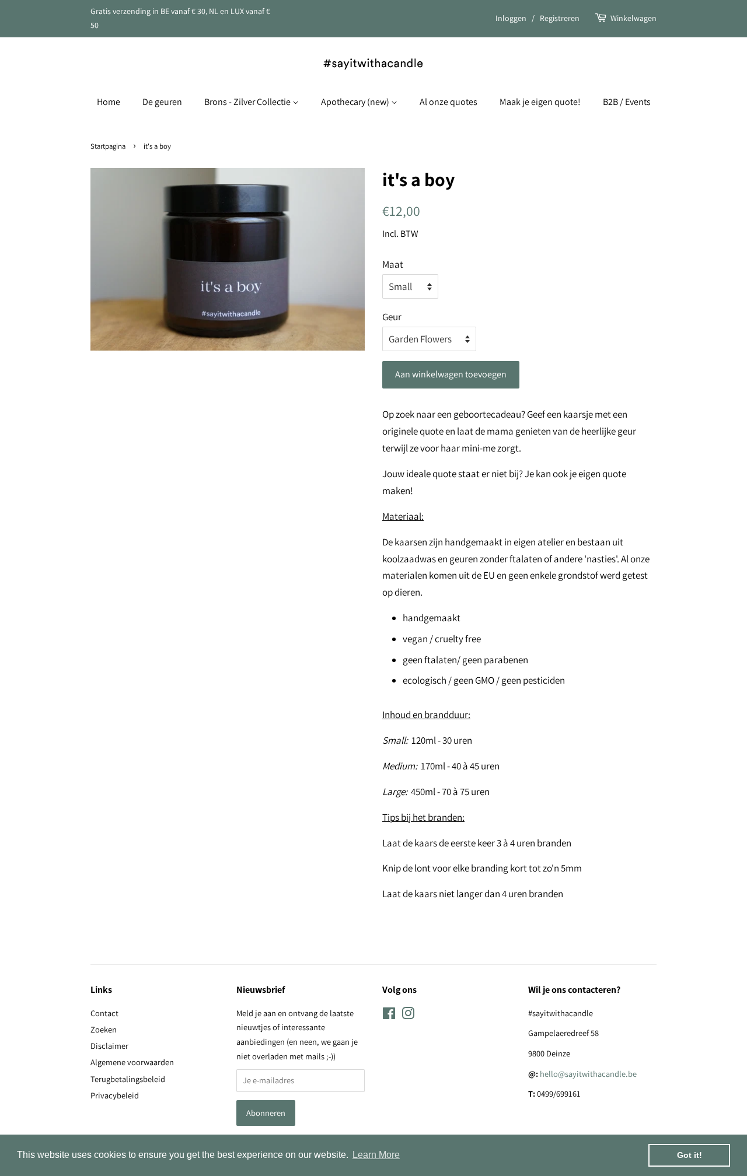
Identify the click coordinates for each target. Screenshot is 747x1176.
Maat (392, 264)
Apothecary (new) (356, 102)
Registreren (560, 18)
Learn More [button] (376, 1155)
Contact (104, 1013)
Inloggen (510, 18)
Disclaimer (109, 1045)
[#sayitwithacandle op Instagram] (408, 1015)
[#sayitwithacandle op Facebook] (389, 1015)
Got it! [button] (689, 1155)
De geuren (162, 102)
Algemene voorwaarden (132, 1062)
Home (108, 102)
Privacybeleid (114, 1095)
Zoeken (103, 1029)
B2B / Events (627, 102)
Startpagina (107, 146)
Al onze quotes (448, 102)
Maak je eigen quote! (540, 102)
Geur (392, 316)
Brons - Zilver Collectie (248, 102)
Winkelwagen (633, 18)
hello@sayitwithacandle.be (588, 1073)
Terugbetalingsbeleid (127, 1078)
